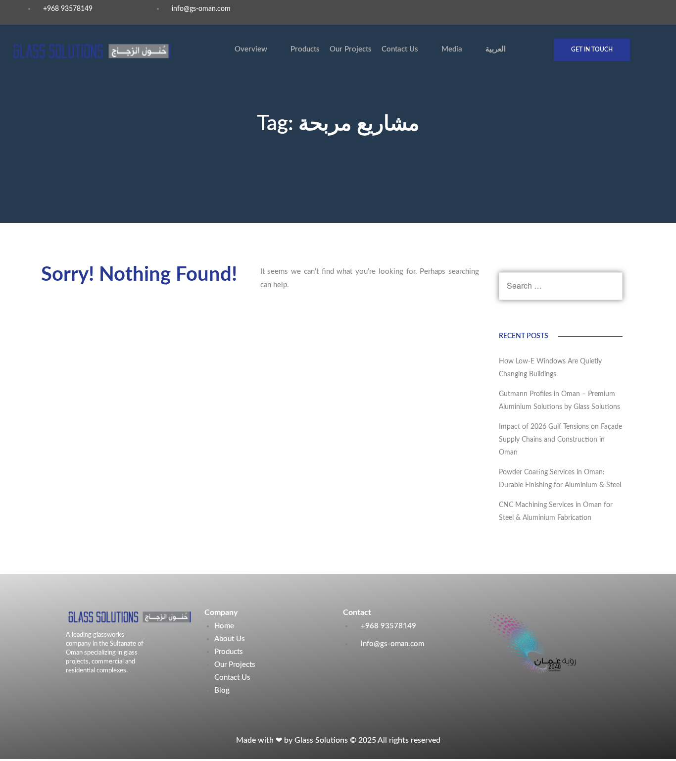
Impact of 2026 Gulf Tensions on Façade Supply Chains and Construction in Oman (560, 439)
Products (305, 49)
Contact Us (400, 49)
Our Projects (351, 49)
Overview (251, 49)
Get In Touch (592, 49)
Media (451, 49)
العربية (495, 49)
